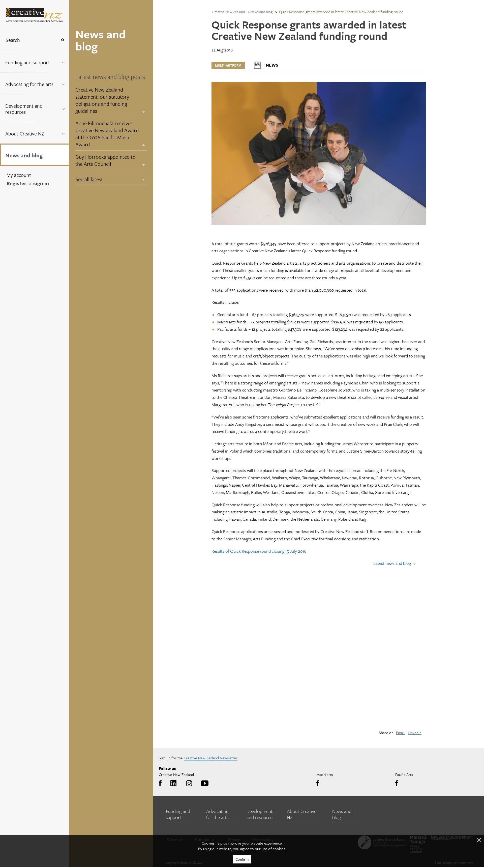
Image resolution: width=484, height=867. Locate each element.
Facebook (161, 783)
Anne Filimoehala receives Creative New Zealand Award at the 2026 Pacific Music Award (107, 133)
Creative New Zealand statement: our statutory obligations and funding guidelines (102, 100)
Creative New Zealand (228, 11)
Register (16, 183)
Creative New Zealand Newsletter (210, 758)
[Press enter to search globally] (62, 40)
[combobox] (29, 40)
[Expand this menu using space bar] (63, 61)
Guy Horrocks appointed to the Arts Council (105, 160)
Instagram (188, 783)
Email (400, 732)
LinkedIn (414, 732)
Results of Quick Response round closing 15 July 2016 (258, 551)
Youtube (204, 783)
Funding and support (27, 62)
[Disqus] (318, 654)
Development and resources (24, 109)
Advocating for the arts (29, 84)
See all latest (89, 179)
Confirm (242, 859)
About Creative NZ (24, 133)
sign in (41, 183)
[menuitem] (34, 61)
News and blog (24, 155)
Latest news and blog (392, 563)
